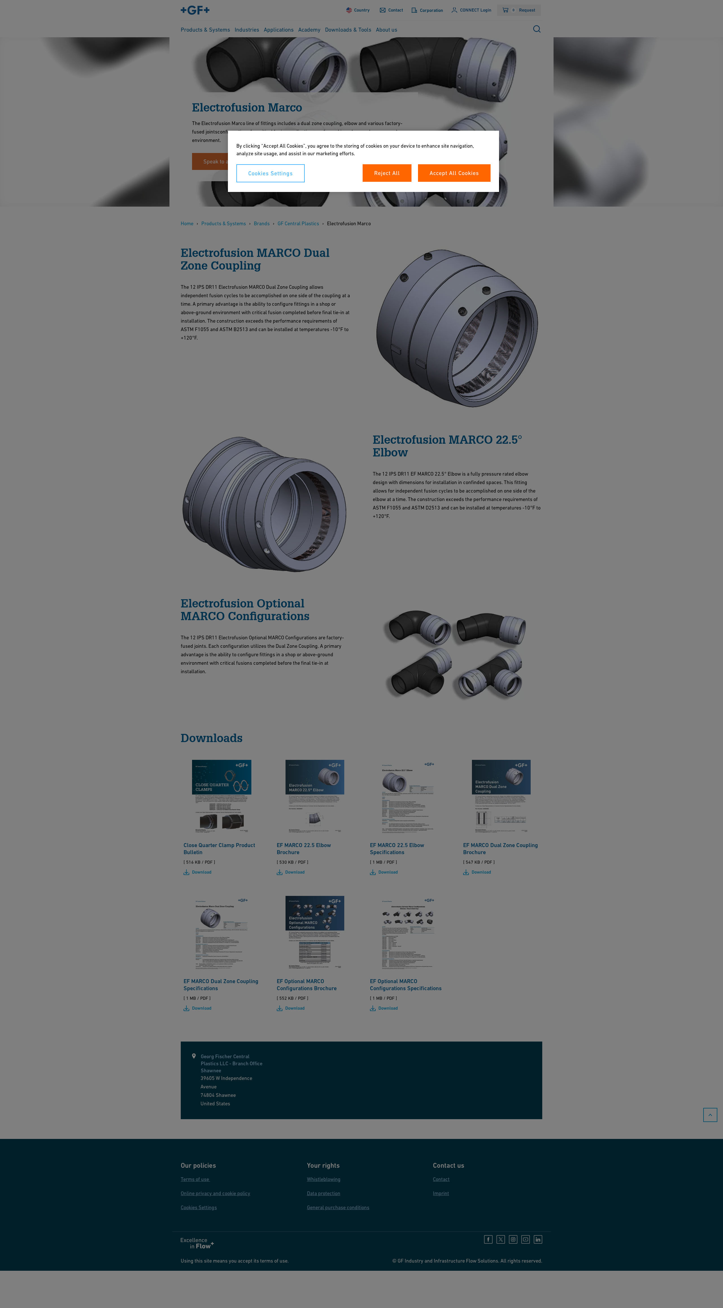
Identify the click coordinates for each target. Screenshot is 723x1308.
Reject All (387, 173)
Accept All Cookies (454, 173)
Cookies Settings (270, 173)
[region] (363, 161)
